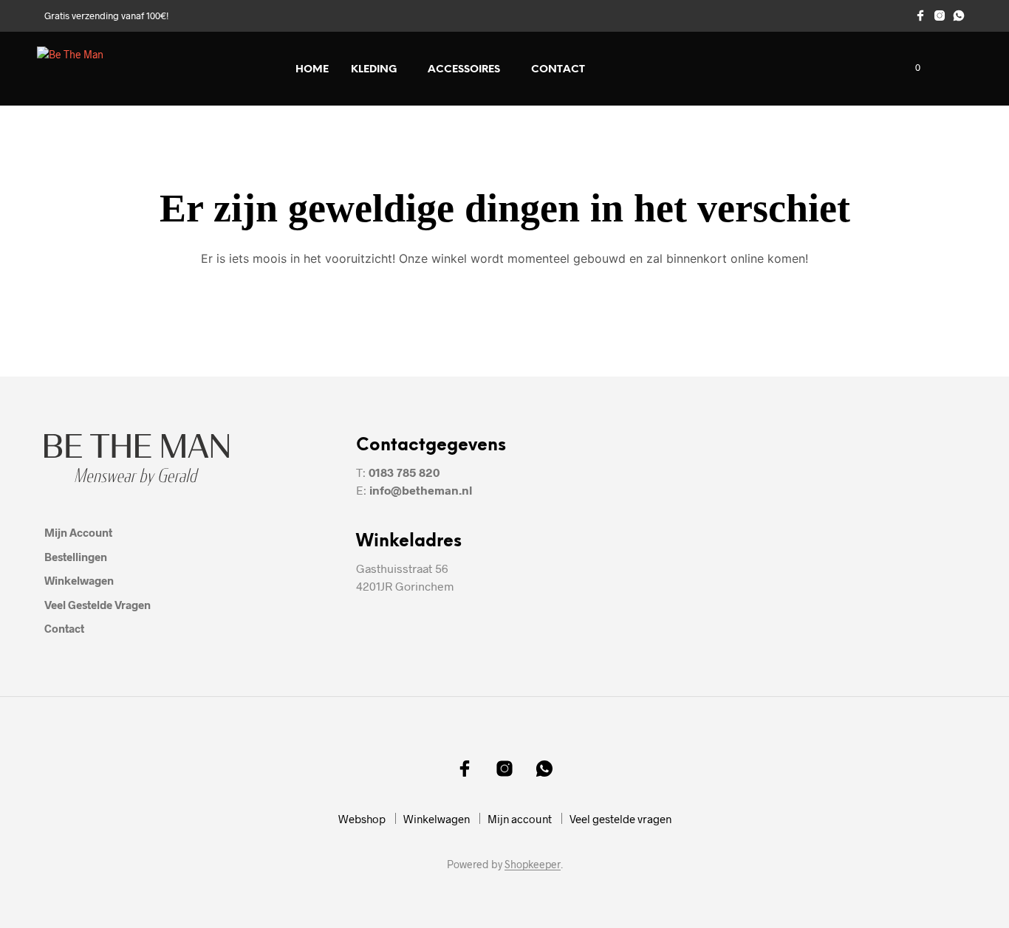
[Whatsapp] (959, 15)
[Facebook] (920, 15)
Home (312, 69)
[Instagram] (939, 15)
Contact (558, 69)
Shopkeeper (532, 864)
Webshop (362, 818)
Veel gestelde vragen (97, 604)
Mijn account (78, 532)
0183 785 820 (404, 472)
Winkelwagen (79, 580)
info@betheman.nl (420, 490)
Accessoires (464, 69)
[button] (909, 68)
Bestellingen (75, 556)
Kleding (374, 69)
